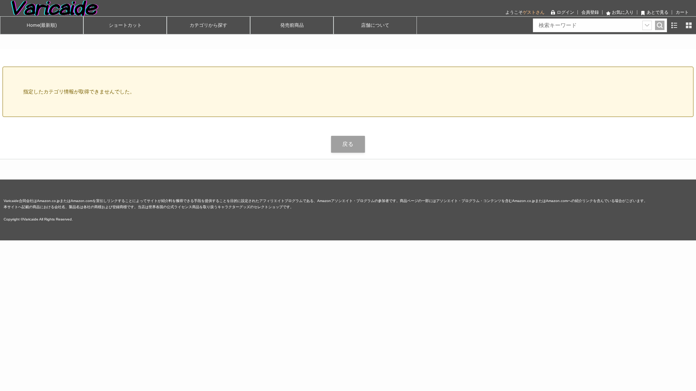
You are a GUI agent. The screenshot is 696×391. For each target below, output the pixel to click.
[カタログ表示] (689, 25)
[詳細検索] (647, 25)
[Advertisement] (217, 291)
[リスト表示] (674, 25)
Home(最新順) (42, 25)
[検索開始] (659, 25)
